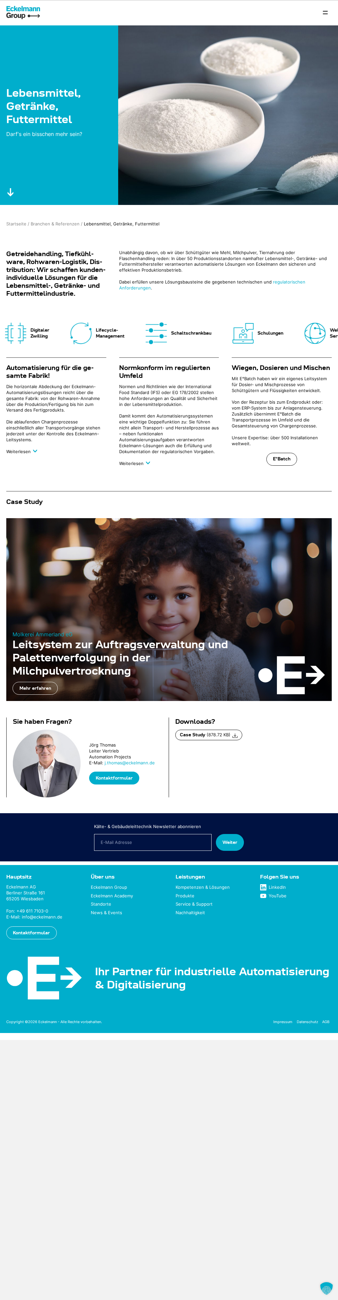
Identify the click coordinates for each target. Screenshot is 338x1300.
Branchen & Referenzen (55, 223)
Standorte (101, 904)
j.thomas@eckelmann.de (130, 762)
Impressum (282, 1021)
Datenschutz (307, 1021)
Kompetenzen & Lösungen (203, 887)
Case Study (205, 735)
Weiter (229, 842)
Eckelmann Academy (112, 895)
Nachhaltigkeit (190, 912)
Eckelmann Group (109, 887)
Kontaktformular (114, 778)
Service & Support (194, 904)
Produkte (185, 895)
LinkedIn (277, 887)
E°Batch (281, 459)
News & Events (106, 912)
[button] (326, 1288)
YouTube (278, 895)
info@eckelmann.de (42, 917)
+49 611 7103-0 (32, 911)
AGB (325, 1021)
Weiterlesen (19, 451)
